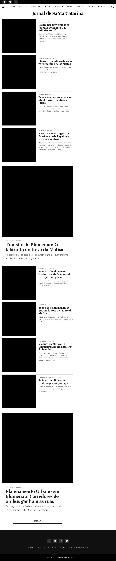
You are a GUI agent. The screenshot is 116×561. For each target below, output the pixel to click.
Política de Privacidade (78, 547)
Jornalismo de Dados (86, 7)
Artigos (101, 7)
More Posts (37, 521)
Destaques (23, 7)
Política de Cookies (56, 547)
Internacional (55, 13)
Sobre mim (35, 7)
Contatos (47, 7)
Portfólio (59, 7)
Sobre (30, 547)
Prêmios (70, 7)
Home (13, 7)
